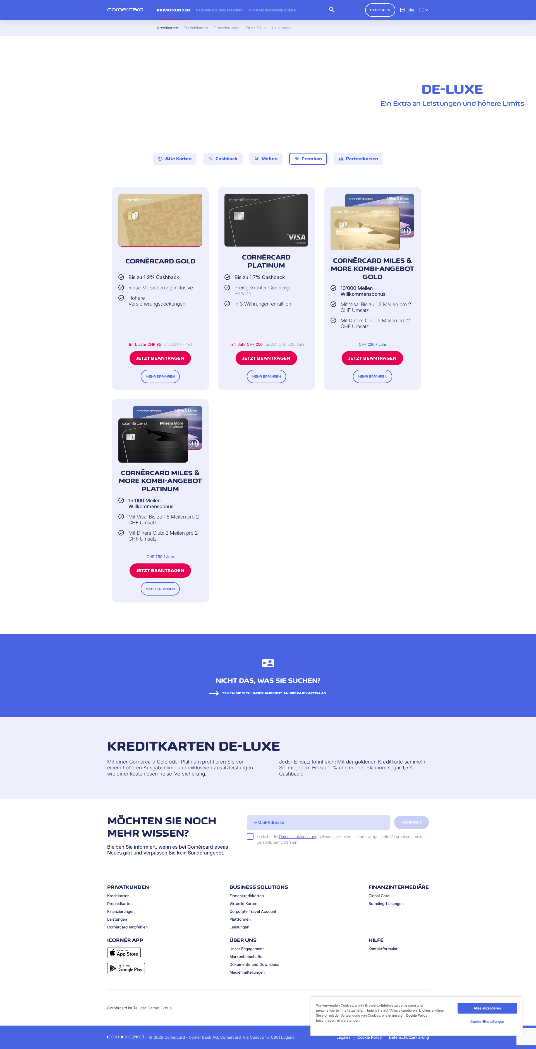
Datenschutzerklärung (298, 836)
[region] (416, 1016)
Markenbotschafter (246, 956)
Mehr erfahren (160, 376)
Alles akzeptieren (487, 1008)
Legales (343, 1037)
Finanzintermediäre (272, 10)
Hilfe (410, 10)
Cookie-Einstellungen (487, 1021)
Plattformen (240, 919)
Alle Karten (178, 158)
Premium (308, 159)
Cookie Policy (369, 1037)
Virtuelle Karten (243, 903)
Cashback (223, 159)
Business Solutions (219, 10)
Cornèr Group (159, 1007)
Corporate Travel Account (252, 911)
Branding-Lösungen (386, 903)
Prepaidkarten (120, 903)
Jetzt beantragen (160, 358)
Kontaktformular (383, 948)
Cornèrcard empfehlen (127, 927)
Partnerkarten (358, 159)
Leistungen (117, 919)
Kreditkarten (118, 895)
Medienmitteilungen (247, 972)
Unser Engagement (246, 948)
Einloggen (380, 10)
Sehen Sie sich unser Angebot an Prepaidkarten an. (274, 693)
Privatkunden (173, 10)
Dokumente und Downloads (254, 964)
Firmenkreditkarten (246, 895)
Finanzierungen (121, 911)
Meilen (265, 159)
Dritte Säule (256, 28)
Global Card (378, 895)
